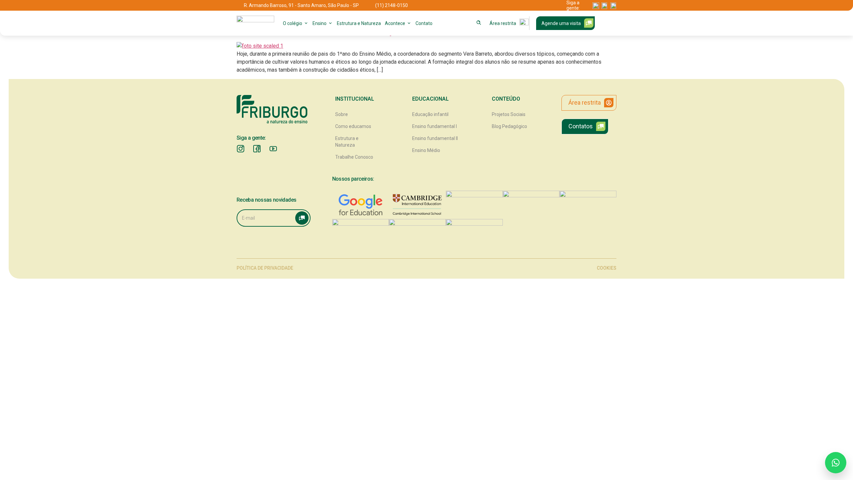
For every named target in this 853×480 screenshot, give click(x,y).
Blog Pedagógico (509, 126)
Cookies (606, 268)
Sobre (341, 114)
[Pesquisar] (479, 23)
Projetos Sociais (508, 114)
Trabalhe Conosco (354, 157)
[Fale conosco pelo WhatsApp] (835, 462)
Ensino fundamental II (435, 138)
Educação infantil (430, 114)
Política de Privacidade (265, 268)
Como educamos (353, 126)
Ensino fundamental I (434, 126)
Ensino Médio (426, 150)
